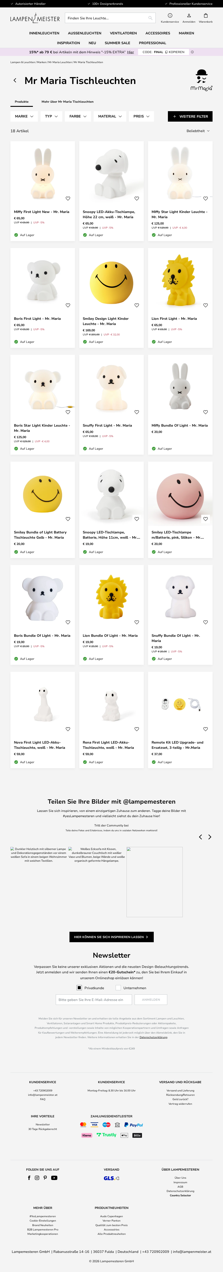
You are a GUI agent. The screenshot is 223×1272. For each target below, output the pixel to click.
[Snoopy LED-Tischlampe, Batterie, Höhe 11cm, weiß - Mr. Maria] (111, 510)
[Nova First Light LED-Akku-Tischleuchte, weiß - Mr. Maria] (42, 720)
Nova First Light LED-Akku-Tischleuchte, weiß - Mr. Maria (39, 745)
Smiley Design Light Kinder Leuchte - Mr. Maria (106, 321)
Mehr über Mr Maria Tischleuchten (68, 101)
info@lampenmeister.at (42, 1094)
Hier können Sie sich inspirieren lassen (109, 937)
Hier (130, 52)
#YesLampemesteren (43, 1216)
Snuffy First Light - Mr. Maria (107, 425)
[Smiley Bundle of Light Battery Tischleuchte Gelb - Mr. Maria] (42, 510)
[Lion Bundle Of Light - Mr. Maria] (111, 615)
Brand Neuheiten (42, 1225)
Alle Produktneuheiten (112, 1233)
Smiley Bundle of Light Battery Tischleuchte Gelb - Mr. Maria (40, 535)
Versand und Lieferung (180, 1090)
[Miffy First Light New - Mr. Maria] (42, 191)
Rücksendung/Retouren (180, 1094)
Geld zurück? (180, 1099)
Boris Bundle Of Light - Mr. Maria (42, 635)
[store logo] (35, 18)
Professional (152, 42)
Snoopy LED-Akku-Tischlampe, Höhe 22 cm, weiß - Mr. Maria (109, 214)
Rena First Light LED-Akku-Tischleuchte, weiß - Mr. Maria (108, 745)
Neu (92, 42)
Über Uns (180, 1177)
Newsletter (43, 1124)
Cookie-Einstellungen (43, 1220)
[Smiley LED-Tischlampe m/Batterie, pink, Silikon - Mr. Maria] (180, 510)
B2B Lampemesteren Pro (42, 1229)
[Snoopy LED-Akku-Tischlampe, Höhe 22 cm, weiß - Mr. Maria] (111, 191)
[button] (68, 198)
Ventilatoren (123, 33)
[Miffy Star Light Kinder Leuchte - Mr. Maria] (180, 191)
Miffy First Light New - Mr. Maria (41, 211)
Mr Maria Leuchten (60, 62)
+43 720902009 (42, 1090)
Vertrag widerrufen (180, 1103)
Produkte (22, 101)
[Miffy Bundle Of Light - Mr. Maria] (180, 405)
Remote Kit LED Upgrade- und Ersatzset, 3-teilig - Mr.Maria (177, 745)
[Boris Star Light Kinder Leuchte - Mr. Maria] (42, 405)
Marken (41, 62)
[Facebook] (29, 1178)
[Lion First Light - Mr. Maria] (180, 298)
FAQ (42, 1099)
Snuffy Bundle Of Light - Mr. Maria (176, 638)
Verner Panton (111, 1220)
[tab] (24, 116)
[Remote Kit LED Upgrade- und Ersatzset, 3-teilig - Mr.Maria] (180, 720)
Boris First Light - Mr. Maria (37, 318)
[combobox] (110, 18)
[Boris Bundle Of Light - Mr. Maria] (42, 615)
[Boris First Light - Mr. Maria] (42, 298)
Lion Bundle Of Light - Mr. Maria (110, 635)
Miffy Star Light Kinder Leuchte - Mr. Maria (180, 214)
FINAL (163, 52)
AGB (180, 1186)
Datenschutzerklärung (153, 1037)
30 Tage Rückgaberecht (42, 1129)
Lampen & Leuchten (22, 62)
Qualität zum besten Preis (111, 1225)
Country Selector (180, 1195)
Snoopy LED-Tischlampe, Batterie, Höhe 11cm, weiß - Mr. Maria (110, 535)
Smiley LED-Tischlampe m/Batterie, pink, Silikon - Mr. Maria (176, 535)
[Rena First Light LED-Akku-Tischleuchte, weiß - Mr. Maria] (111, 720)
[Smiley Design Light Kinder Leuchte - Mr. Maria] (111, 298)
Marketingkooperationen (42, 1233)
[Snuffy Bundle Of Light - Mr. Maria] (180, 615)
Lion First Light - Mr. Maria (174, 318)
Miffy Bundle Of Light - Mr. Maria (180, 425)
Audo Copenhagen (111, 1216)
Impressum (180, 1182)
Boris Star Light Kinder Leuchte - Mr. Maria (42, 428)
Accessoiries (111, 1229)
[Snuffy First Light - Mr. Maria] (111, 405)
